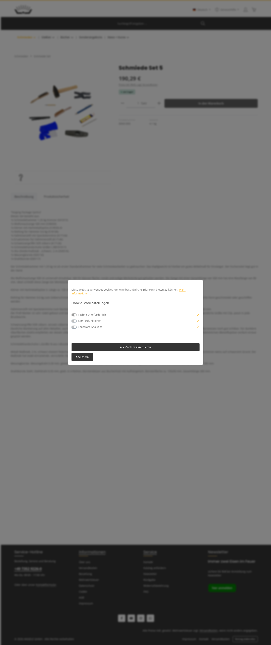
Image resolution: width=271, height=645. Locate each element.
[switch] (74, 321)
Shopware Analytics (90, 327)
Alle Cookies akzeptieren (135, 347)
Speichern (82, 357)
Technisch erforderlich (92, 314)
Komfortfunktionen (89, 320)
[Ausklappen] (198, 314)
